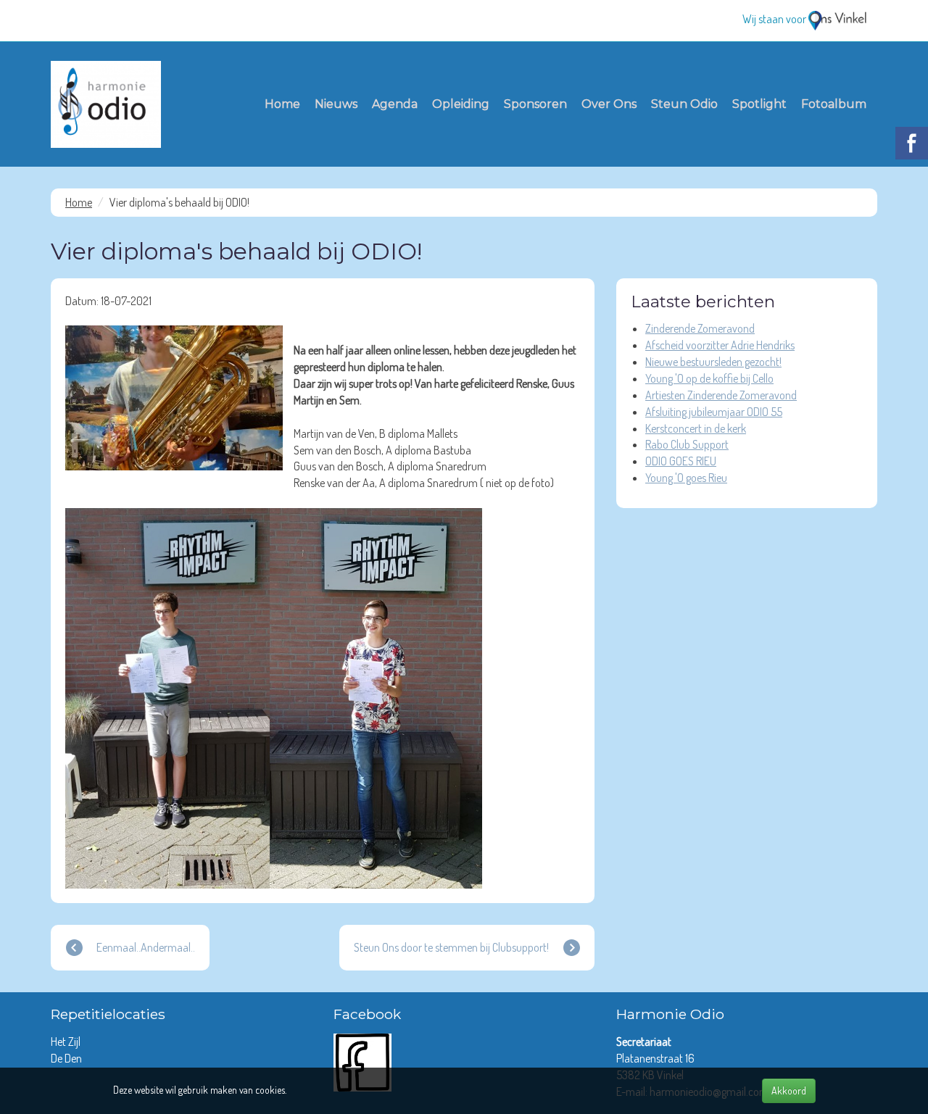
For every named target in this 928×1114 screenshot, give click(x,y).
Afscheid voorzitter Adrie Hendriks (720, 345)
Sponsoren (535, 104)
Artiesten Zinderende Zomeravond (721, 395)
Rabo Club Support (687, 444)
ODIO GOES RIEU (680, 461)
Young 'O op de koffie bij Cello (709, 378)
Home (282, 104)
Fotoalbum (833, 104)
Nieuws (336, 104)
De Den (67, 1058)
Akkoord (788, 1090)
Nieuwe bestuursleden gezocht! (713, 361)
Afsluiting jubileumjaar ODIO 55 (713, 411)
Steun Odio (684, 104)
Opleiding (460, 104)
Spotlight (759, 104)
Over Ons (609, 104)
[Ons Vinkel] (837, 19)
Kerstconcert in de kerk (695, 428)
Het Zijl (67, 1041)
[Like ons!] (363, 1061)
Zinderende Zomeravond (700, 328)
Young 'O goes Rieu (686, 477)
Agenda (395, 104)
